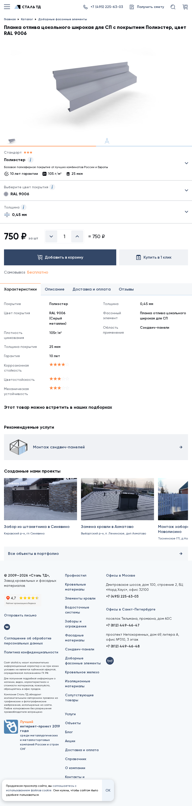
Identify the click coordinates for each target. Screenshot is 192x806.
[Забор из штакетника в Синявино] (40, 511)
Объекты (73, 723)
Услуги (70, 714)
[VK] (7, 627)
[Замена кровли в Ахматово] (117, 511)
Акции (70, 741)
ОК (108, 790)
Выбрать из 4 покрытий (92, 164)
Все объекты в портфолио (33, 553)
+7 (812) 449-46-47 (123, 625)
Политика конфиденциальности (31, 652)
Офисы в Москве (120, 575)
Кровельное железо (82, 672)
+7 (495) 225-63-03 (122, 596)
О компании (75, 768)
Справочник (75, 759)
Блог (69, 732)
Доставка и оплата (81, 750)
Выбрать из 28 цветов (96, 191)
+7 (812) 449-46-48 (123, 646)
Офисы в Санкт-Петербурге (131, 609)
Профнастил (75, 575)
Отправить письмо (20, 615)
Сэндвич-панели (79, 649)
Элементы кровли (80, 598)
